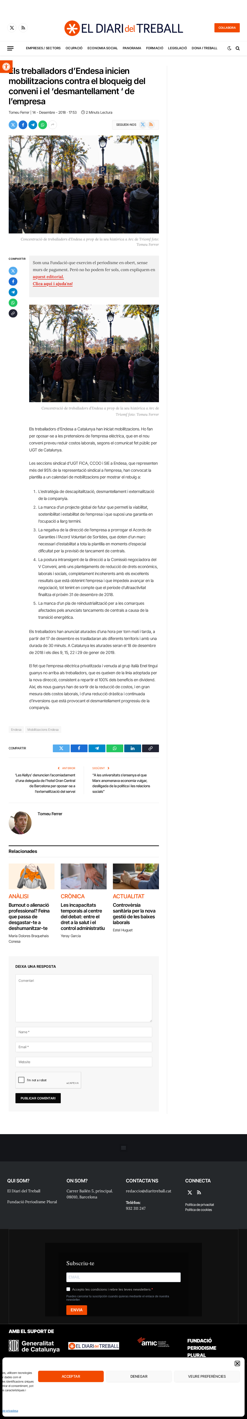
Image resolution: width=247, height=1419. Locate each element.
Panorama (132, 48)
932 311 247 (135, 1208)
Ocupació (74, 48)
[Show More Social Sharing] (52, 124)
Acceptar (71, 1376)
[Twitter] (13, 271)
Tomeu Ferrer (19, 112)
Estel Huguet (123, 930)
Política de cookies (198, 1210)
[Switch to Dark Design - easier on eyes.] (229, 48)
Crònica (73, 896)
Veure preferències (207, 1376)
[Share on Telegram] (32, 124)
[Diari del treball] (123, 27)
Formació (154, 48)
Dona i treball (204, 48)
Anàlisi (18, 896)
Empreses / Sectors (43, 48)
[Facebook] (13, 281)
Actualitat (128, 896)
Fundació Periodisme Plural (32, 1201)
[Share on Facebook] (23, 124)
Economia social (103, 48)
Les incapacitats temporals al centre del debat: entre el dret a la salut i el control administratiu (83, 916)
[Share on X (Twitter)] (13, 124)
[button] (6, 66)
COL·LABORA (227, 27)
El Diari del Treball (23, 1190)
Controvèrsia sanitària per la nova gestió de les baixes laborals (134, 913)
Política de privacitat (199, 1204)
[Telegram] (13, 292)
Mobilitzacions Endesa (43, 729)
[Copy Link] (13, 313)
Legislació (177, 48)
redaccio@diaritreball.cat (148, 1190)
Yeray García (71, 936)
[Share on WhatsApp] (42, 124)
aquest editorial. (48, 276)
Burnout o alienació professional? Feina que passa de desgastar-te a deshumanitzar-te (29, 916)
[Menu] (10, 48)
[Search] (237, 48)
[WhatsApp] (13, 303)
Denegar (138, 1376)
